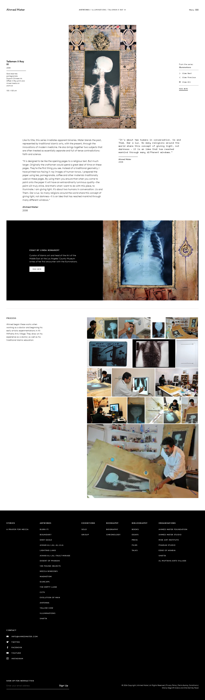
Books (135, 529)
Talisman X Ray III (117, 10)
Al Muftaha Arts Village (172, 561)
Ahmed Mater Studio (170, 534)
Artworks (84, 10)
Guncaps (45, 582)
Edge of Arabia (167, 550)
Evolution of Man (50, 597)
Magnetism (46, 576)
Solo (84, 529)
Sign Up (63, 685)
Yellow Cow (46, 608)
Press (135, 540)
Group (85, 534)
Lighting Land (48, 550)
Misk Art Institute (169, 540)
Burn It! (44, 529)
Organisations (167, 523)
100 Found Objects (50, 566)
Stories (10, 523)
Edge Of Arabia (174, 688)
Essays (135, 534)
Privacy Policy (171, 685)
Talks (135, 550)
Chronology (113, 534)
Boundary (45, 534)
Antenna (45, 603)
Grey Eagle (46, 540)
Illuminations (99, 10)
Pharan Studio (167, 545)
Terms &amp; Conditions (188, 685)
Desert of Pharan (50, 561)
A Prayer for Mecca (17, 529)
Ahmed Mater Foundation (173, 529)
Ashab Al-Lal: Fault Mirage (55, 555)
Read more (183, 89)
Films (134, 545)
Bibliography (140, 523)
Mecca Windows (49, 571)
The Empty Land (48, 587)
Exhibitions (88, 523)
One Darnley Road (191, 688)
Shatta (43, 618)
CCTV (42, 592)
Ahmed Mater (15, 9)
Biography (112, 523)
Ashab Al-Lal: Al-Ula (51, 545)
